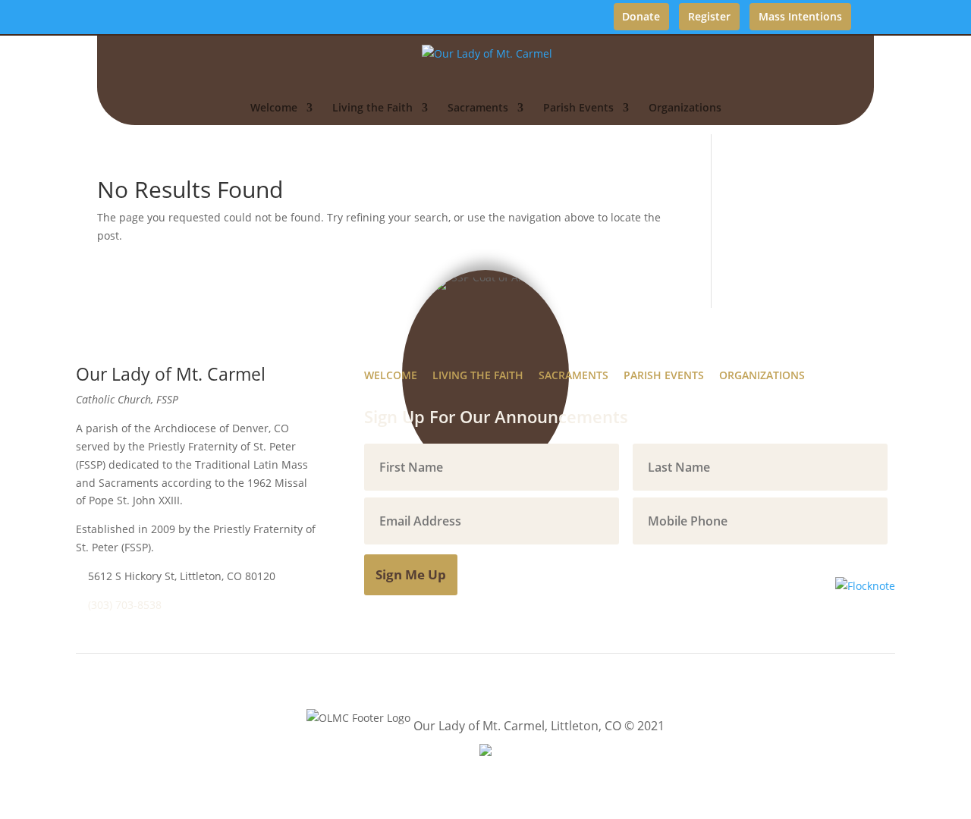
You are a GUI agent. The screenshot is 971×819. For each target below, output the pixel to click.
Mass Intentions (800, 16)
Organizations (685, 108)
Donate (641, 16)
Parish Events (578, 108)
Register (709, 16)
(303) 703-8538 (125, 605)
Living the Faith (372, 108)
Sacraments (478, 108)
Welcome (273, 108)
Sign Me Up (411, 574)
